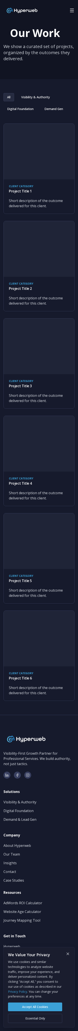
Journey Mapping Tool (21, 920)
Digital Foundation (20, 109)
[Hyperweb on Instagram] (27, 775)
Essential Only (35, 1018)
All (8, 97)
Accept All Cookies (35, 1007)
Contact (9, 871)
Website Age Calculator (22, 911)
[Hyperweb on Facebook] (17, 775)
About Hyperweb (17, 845)
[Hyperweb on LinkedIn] (6, 775)
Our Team (11, 854)
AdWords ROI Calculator (22, 903)
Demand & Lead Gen (19, 819)
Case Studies (13, 880)
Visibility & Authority (35, 97)
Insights (10, 863)
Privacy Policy (17, 991)
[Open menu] (72, 10)
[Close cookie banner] (68, 954)
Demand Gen (53, 109)
